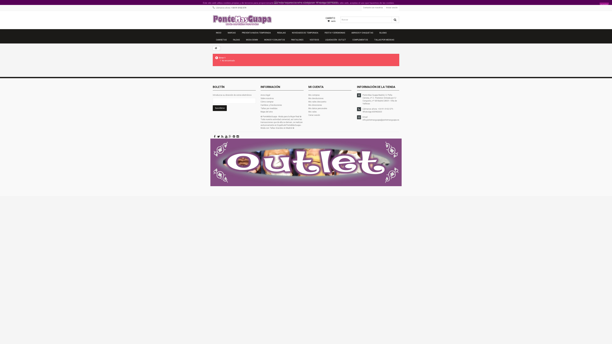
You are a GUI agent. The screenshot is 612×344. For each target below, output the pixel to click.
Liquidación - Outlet (335, 40)
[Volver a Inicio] (216, 48)
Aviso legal (265, 95)
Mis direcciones (315, 105)
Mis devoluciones (316, 98)
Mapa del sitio (267, 112)
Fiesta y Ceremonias (335, 33)
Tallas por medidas (384, 40)
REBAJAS (281, 33)
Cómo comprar (267, 102)
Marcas (232, 33)
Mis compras (314, 95)
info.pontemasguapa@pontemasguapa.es (381, 120)
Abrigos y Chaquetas (362, 33)
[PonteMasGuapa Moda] (242, 20)
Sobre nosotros (267, 98)
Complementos (360, 40)
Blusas (382, 33)
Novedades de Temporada (305, 33)
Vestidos (314, 40)
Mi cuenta (316, 87)
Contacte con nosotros (373, 8)
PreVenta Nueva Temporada (256, 33)
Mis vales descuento (317, 102)
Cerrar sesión (314, 115)
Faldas (236, 40)
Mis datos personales (317, 108)
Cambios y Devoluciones (271, 105)
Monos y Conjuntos (274, 40)
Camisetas (221, 40)
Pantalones (297, 40)
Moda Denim (252, 40)
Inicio (218, 33)
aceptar (604, 4)
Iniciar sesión (392, 8)
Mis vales (312, 112)
